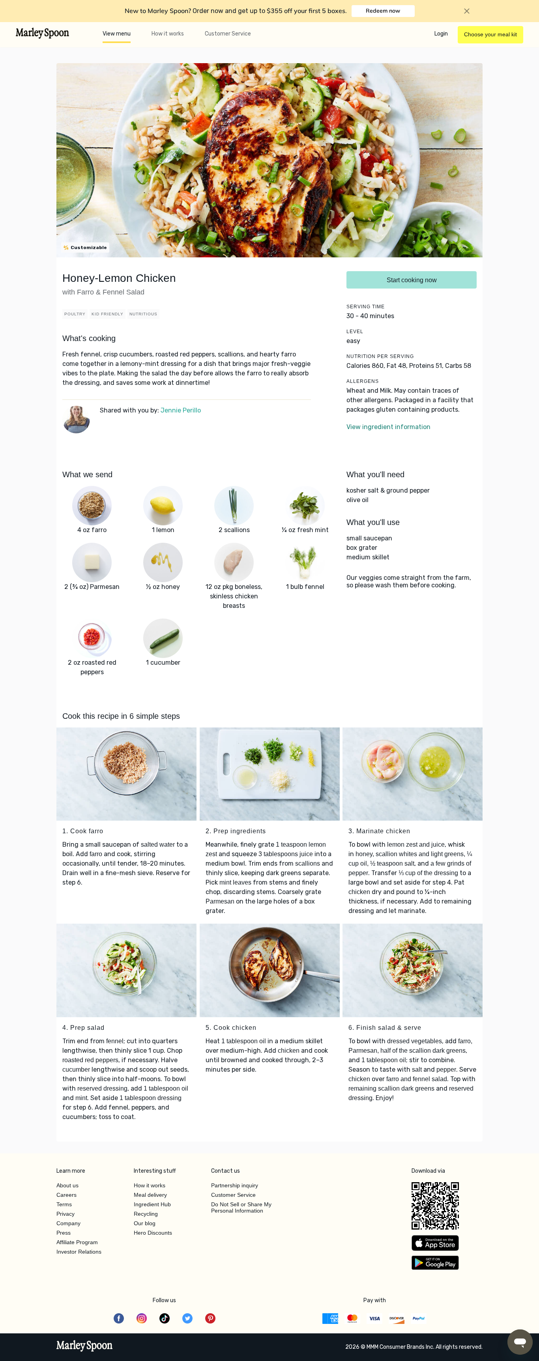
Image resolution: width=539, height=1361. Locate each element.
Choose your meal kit (490, 34)
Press (63, 1233)
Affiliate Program (77, 1242)
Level (354, 331)
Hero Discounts (153, 1233)
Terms (64, 1204)
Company (68, 1223)
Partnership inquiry (234, 1185)
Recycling (146, 1214)
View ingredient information (388, 427)
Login (441, 33)
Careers (66, 1195)
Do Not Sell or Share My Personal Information (241, 1207)
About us (67, 1185)
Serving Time (365, 306)
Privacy (65, 1214)
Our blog (144, 1223)
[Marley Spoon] (84, 1347)
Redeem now (383, 10)
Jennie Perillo (181, 410)
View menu (117, 33)
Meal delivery (150, 1195)
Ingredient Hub (152, 1204)
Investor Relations (78, 1252)
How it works (168, 33)
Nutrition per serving (380, 356)
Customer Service (228, 33)
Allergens (362, 381)
